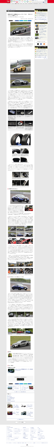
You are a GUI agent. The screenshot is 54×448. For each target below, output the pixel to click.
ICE (38, 427)
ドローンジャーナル (9, 433)
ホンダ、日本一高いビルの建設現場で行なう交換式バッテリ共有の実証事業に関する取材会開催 (41, 20)
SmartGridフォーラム (17, 428)
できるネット (8, 438)
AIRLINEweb (32, 428)
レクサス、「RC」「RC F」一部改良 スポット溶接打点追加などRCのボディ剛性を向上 (16, 407)
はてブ (21, 20)
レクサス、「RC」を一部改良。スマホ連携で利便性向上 (16, 413)
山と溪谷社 (24, 433)
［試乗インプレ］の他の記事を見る (20, 391)
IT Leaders (8, 432)
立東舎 (24, 432)
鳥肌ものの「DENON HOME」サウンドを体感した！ (42, 35)
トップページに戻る (20, 422)
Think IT (8, 428)
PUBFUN (39, 432)
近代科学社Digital (26, 438)
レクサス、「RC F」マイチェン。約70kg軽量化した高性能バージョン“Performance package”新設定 (30, 414)
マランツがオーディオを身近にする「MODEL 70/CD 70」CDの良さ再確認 (43, 29)
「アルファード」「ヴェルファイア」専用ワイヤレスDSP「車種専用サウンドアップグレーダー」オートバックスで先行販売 (41, 18)
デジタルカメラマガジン (10, 437)
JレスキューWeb (33, 432)
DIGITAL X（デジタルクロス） (18, 433)
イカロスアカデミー (33, 433)
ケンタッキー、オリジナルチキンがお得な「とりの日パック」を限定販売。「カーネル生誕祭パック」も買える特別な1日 (41, 54)
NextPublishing (16, 438)
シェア (17, 20)
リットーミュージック (26, 428)
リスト (13, 20)
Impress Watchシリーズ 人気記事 (41, 46)
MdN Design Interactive (34, 437)
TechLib (32, 439)
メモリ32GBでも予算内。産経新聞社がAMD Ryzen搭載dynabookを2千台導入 (42, 26)
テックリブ (31, 438)
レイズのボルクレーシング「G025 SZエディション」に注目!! (43, 38)
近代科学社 (24, 437)
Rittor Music (24, 427)
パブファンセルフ (41, 433)
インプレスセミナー (17, 432)
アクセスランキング (39, 9)
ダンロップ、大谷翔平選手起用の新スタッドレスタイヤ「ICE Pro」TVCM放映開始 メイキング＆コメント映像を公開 (41, 16)
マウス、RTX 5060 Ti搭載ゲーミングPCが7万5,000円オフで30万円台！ (43, 32)
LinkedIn (30, 20)
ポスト (11, 20)
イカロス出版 (31, 427)
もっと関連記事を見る (20, 419)
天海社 (39, 428)
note (25, 20)
